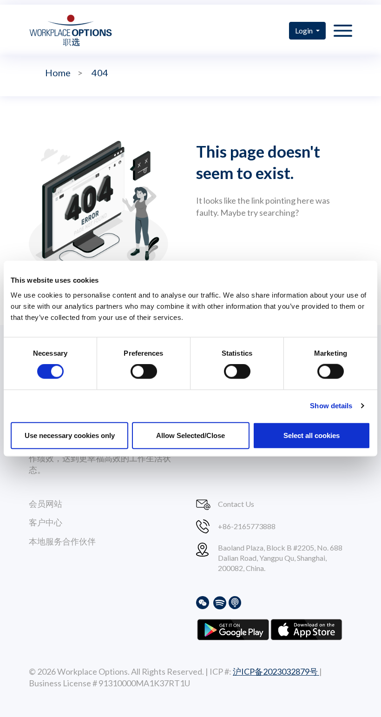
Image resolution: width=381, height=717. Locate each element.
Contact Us (236, 503)
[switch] (144, 371)
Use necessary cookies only (70, 435)
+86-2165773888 (247, 526)
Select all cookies (311, 435)
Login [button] (304, 30)
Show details (331, 406)
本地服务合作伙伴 (62, 541)
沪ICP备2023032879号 (276, 671)
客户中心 (45, 522)
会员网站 (45, 503)
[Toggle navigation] (343, 31)
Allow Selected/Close (190, 435)
